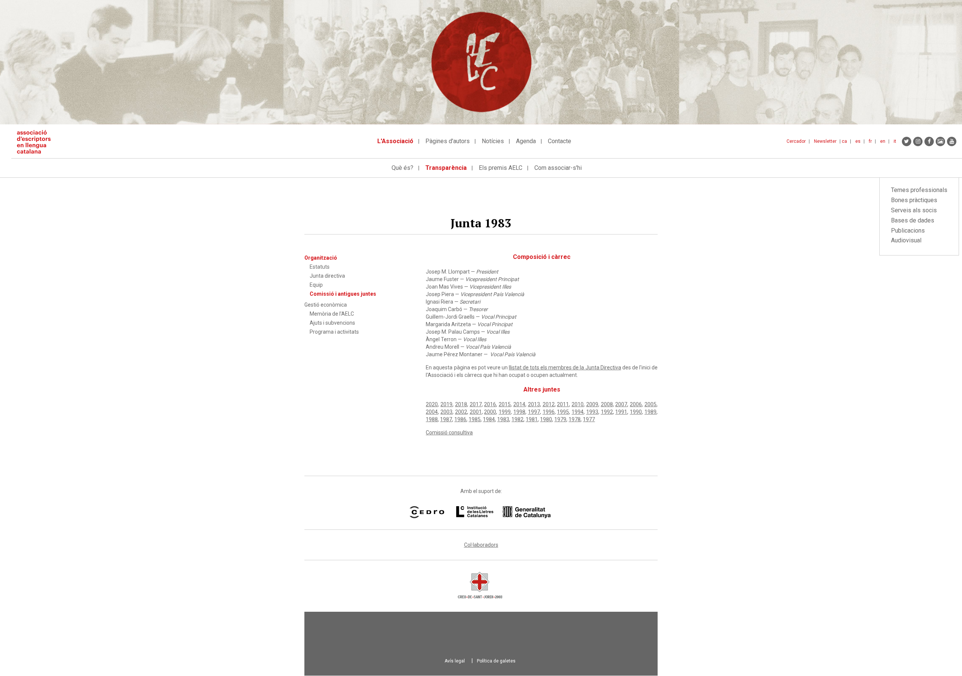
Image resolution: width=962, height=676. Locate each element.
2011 (563, 404)
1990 (636, 412)
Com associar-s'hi (558, 167)
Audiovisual (906, 240)
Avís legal (455, 661)
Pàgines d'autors (447, 141)
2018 (461, 404)
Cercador (796, 141)
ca (844, 141)
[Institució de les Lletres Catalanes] (503, 512)
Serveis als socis (914, 210)
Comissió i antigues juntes (343, 294)
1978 (575, 419)
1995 (563, 412)
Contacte (559, 141)
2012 (549, 404)
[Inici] (36, 142)
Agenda (526, 141)
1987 (446, 419)
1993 (592, 412)
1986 (460, 419)
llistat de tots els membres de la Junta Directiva (565, 367)
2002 (461, 412)
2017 (476, 404)
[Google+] (940, 141)
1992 (607, 412)
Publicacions (908, 230)
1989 (650, 412)
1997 (534, 412)
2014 (519, 404)
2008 (607, 404)
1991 (621, 412)
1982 (517, 419)
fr (870, 141)
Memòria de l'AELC (332, 314)
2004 (432, 412)
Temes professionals (919, 190)
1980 (546, 419)
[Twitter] (906, 141)
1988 (432, 419)
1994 (578, 412)
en (882, 141)
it (895, 141)
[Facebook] (929, 141)
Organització (320, 258)
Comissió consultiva (449, 432)
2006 (636, 404)
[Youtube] (951, 141)
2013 (534, 404)
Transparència (446, 167)
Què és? (402, 167)
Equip (316, 285)
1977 (589, 419)
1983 (503, 419)
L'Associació (395, 141)
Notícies (493, 141)
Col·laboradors (481, 545)
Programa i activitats (334, 332)
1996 (549, 412)
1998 (519, 412)
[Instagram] (918, 141)
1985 (475, 419)
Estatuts (320, 267)
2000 (490, 412)
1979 (560, 419)
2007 (621, 404)
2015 (505, 404)
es (858, 141)
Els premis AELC (500, 167)
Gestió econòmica (325, 305)
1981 (532, 419)
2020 (432, 404)
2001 (476, 412)
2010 (578, 404)
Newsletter (825, 141)
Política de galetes (496, 661)
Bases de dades (912, 220)
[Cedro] (427, 512)
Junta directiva (327, 276)
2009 (592, 404)
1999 (505, 412)
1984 (489, 419)
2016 (490, 404)
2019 (446, 404)
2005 (650, 404)
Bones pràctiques (914, 200)
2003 (446, 412)
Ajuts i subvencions (332, 323)
